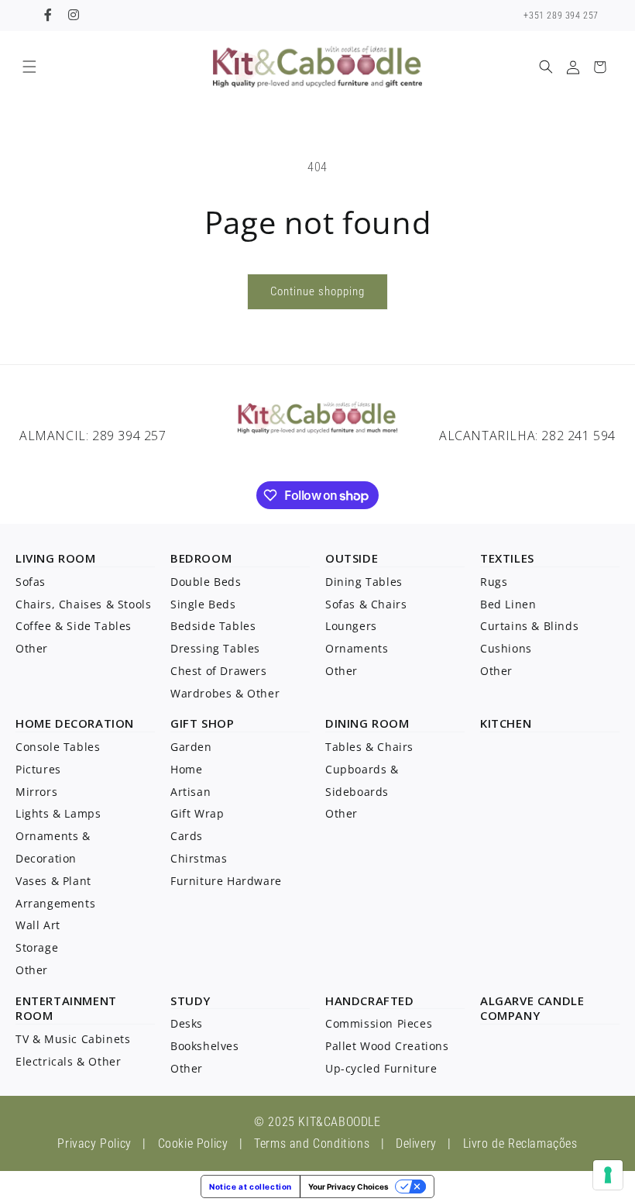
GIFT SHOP (202, 723)
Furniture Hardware (226, 880)
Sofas (30, 581)
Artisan (190, 791)
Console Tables (57, 746)
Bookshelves (204, 1045)
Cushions (506, 648)
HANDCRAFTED (369, 1000)
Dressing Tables (215, 648)
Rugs (493, 581)
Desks (186, 1023)
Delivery (416, 1143)
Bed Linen (508, 604)
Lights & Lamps (58, 813)
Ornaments (356, 648)
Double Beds (206, 581)
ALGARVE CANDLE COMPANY (532, 1008)
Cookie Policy (193, 1143)
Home (186, 769)
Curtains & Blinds (529, 625)
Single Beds (203, 604)
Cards (186, 835)
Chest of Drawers (218, 670)
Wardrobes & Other (225, 693)
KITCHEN (505, 723)
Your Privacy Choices (348, 1186)
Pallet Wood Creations (387, 1045)
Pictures (38, 769)
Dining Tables (364, 581)
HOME (33, 723)
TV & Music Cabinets (72, 1039)
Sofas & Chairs (366, 604)
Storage (36, 947)
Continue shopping (317, 291)
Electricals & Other (68, 1061)
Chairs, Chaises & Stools (83, 604)
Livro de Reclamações (520, 1143)
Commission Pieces (378, 1023)
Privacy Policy (94, 1143)
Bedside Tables (213, 625)
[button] (29, 67)
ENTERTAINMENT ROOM (66, 1008)
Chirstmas (198, 858)
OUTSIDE (351, 558)
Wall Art (37, 925)
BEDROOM (201, 558)
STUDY (190, 1000)
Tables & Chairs (369, 746)
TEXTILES (507, 558)
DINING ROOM (367, 723)
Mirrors (36, 791)
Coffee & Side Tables (73, 625)
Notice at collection (250, 1186)
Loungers (351, 625)
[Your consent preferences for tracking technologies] (608, 1175)
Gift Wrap (197, 813)
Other (31, 648)
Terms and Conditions (311, 1143)
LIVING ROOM (55, 558)
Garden (191, 746)
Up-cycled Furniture (381, 1068)
